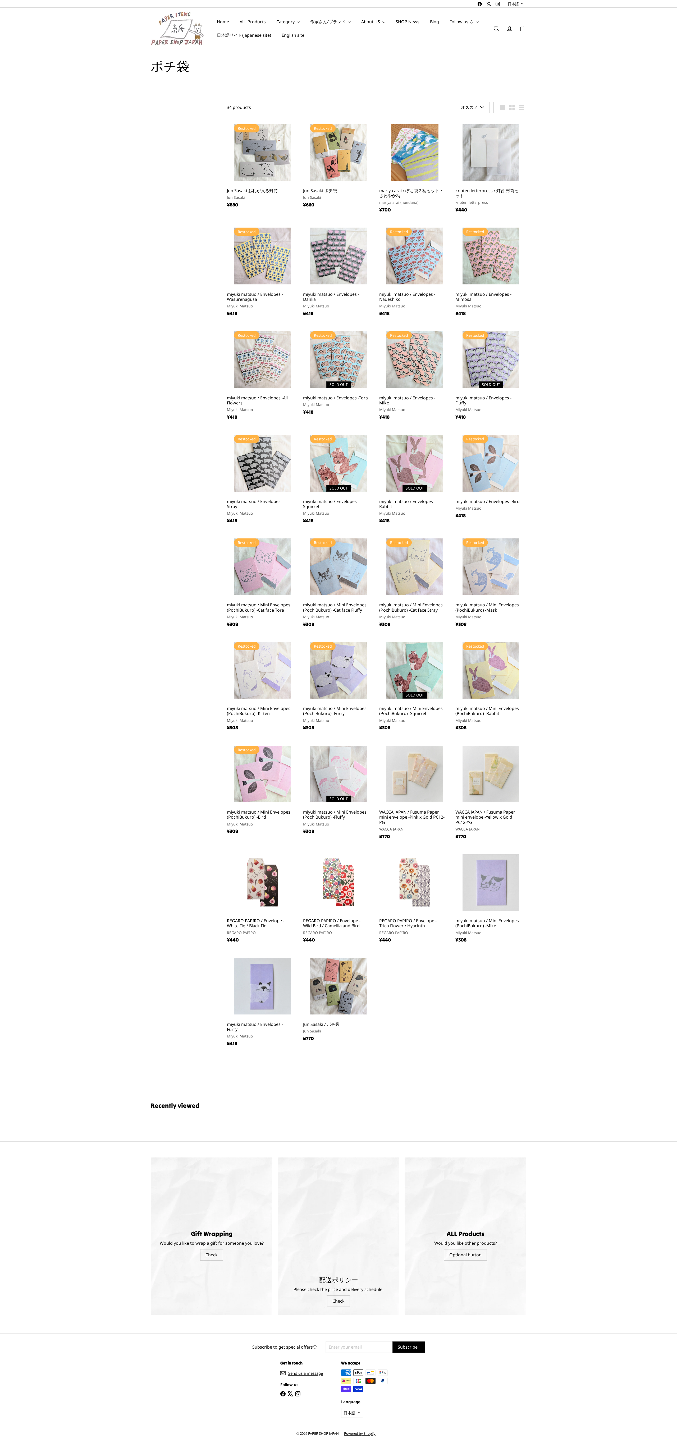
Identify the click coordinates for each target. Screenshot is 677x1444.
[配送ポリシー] (338, 1179)
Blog (434, 22)
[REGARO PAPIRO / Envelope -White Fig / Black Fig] (262, 897)
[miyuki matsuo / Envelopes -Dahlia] (338, 271)
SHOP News (407, 22)
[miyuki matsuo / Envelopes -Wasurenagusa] (262, 271)
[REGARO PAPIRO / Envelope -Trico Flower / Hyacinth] (414, 897)
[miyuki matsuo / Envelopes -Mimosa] (490, 271)
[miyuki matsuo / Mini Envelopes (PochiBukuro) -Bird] (262, 789)
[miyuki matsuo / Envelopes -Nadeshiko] (414, 271)
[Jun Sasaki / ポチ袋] (338, 999)
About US (371, 22)
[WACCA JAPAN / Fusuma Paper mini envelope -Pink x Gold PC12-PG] (414, 792)
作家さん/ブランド (328, 22)
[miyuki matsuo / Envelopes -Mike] (414, 374)
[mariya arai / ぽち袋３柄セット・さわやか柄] (414, 167)
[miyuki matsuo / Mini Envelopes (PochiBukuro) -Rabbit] (490, 685)
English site (293, 35)
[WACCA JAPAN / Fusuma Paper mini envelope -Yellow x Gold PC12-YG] (490, 792)
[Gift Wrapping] (211, 1155)
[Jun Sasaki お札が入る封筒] (262, 165)
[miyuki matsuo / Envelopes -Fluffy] (490, 374)
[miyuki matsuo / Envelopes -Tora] (338, 372)
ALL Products (253, 22)
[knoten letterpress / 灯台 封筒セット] (490, 167)
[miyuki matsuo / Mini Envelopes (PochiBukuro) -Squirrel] (414, 685)
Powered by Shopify (360, 1394)
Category (286, 22)
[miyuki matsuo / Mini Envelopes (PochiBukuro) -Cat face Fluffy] (338, 581)
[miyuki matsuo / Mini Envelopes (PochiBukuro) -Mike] (490, 897)
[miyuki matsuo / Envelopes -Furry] (262, 1001)
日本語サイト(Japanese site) (244, 35)
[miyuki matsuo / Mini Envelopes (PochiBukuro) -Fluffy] (338, 789)
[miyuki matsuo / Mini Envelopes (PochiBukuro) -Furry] (338, 685)
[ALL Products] (465, 1155)
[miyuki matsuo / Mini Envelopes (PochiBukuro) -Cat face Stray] (414, 581)
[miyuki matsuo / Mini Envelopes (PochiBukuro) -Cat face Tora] (262, 581)
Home (223, 22)
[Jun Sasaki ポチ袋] (338, 165)
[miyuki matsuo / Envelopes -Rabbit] (414, 478)
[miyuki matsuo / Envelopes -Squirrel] (338, 478)
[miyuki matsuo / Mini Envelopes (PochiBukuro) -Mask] (490, 581)
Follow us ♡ (462, 22)
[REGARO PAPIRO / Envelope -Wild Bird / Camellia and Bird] (338, 897)
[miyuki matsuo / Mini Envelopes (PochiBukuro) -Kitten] (262, 685)
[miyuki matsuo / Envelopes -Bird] (490, 476)
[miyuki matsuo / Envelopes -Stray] (262, 478)
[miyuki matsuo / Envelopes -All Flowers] (262, 374)
